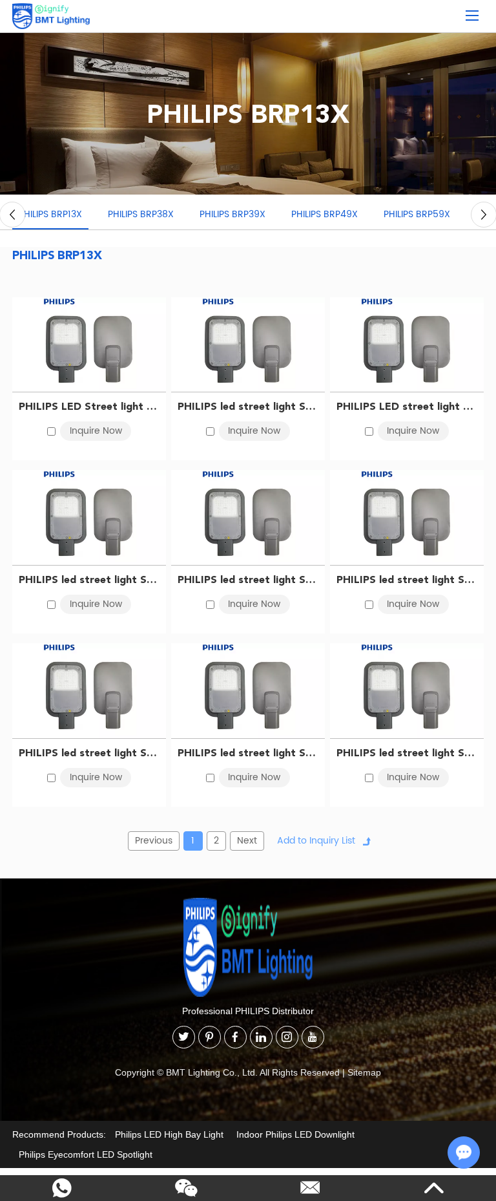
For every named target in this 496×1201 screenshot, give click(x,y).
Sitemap (364, 1072)
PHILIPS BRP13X (50, 214)
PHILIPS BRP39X (232, 214)
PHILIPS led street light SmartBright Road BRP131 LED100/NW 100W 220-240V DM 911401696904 (89, 753)
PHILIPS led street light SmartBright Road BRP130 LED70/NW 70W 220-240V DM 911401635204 (406, 753)
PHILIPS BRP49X (324, 214)
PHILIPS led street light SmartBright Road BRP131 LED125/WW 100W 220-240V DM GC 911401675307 (89, 579)
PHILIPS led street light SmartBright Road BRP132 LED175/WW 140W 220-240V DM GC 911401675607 (248, 406)
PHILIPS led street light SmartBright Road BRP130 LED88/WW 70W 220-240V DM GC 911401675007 (406, 579)
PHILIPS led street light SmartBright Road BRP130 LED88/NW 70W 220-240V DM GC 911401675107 (248, 579)
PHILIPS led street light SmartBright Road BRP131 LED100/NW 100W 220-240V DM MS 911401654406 (248, 753)
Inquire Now (96, 430)
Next (247, 840)
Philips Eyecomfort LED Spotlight (85, 1154)
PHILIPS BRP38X (141, 214)
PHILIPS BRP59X (417, 214)
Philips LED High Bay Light (169, 1134)
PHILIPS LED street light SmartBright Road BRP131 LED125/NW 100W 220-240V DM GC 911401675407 (406, 406)
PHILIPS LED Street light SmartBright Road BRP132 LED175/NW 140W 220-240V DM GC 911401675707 (89, 406)
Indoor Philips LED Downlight (295, 1134)
